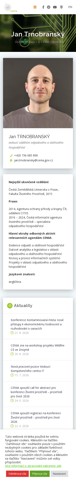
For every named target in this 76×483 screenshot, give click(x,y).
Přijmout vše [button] (39, 473)
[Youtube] (55, 8)
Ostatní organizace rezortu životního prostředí (61, 7)
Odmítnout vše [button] (17, 473)
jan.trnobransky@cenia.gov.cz (33, 160)
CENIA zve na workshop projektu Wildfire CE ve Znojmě (37, 347)
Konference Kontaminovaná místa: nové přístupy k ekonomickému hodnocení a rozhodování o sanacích (37, 324)
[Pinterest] (48, 8)
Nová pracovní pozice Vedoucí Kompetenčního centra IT (30, 369)
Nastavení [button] (59, 473)
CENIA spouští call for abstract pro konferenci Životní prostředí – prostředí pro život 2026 (36, 392)
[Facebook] (43, 8)
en (70, 7)
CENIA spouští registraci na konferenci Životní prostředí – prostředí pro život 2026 (36, 417)
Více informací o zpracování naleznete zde (33, 466)
